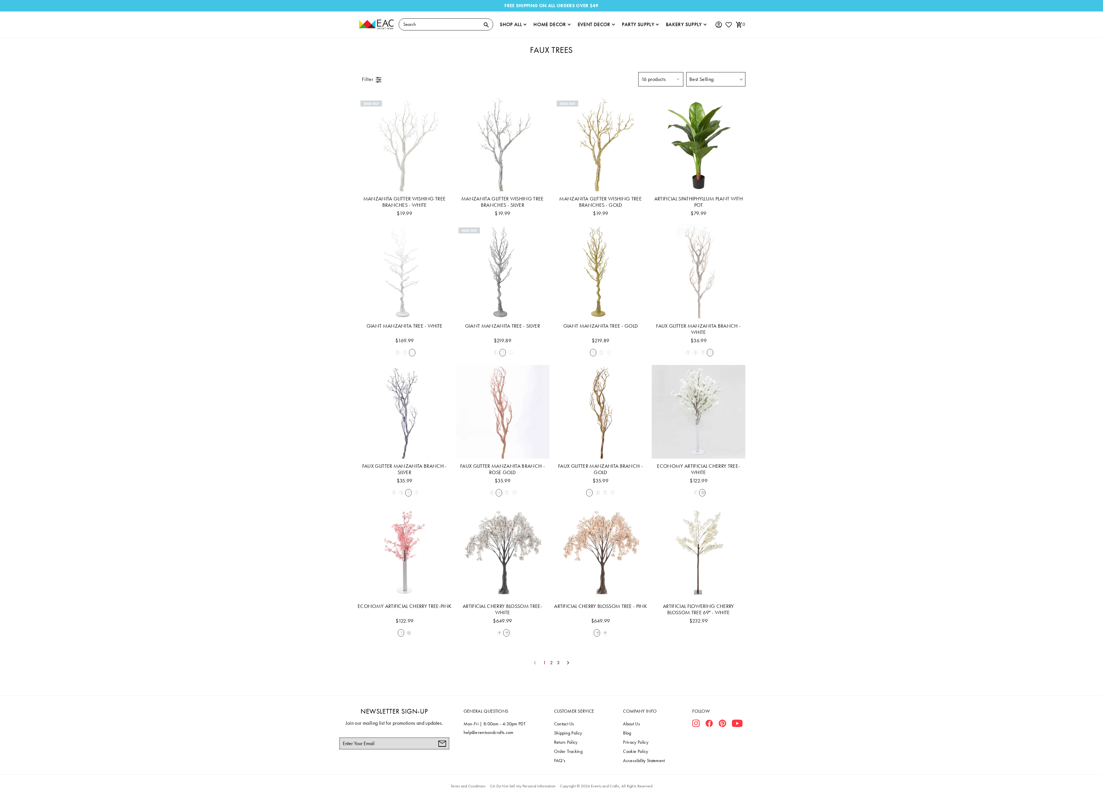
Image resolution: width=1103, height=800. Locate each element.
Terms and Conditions (468, 786)
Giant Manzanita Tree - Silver (502, 326)
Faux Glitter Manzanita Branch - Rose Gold (502, 469)
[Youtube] (737, 724)
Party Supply (638, 24)
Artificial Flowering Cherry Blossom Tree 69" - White (698, 609)
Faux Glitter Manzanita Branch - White (698, 329)
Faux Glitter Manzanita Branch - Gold (600, 469)
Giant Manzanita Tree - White (405, 326)
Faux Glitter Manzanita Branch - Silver (404, 469)
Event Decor (594, 24)
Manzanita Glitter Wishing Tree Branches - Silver (502, 202)
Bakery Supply (684, 24)
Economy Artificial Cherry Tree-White (698, 469)
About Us (631, 724)
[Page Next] (568, 663)
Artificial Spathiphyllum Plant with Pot (698, 202)
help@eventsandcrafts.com (489, 732)
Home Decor (549, 24)
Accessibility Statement (644, 761)
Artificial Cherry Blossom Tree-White (502, 609)
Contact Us (564, 724)
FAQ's (560, 761)
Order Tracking (568, 751)
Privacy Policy (635, 742)
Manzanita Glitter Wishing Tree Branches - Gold (600, 202)
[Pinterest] (722, 724)
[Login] (718, 25)
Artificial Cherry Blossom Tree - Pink (600, 606)
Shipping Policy (568, 733)
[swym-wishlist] (728, 24)
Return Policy (566, 742)
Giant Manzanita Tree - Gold (600, 326)
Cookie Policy (635, 751)
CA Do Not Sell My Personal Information (523, 786)
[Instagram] (696, 724)
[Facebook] (709, 724)
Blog (627, 733)
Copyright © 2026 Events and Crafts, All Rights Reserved (606, 786)
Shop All (511, 24)
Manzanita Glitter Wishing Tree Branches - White (404, 202)
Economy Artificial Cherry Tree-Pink (404, 606)
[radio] (397, 352)
